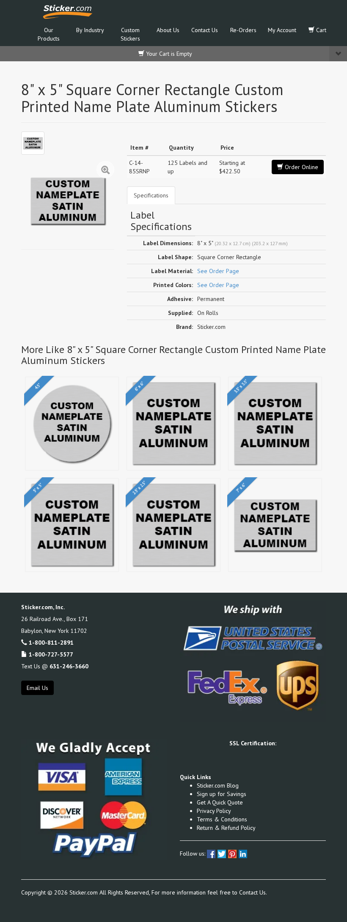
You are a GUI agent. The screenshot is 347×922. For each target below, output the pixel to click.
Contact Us (204, 30)
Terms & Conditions (222, 819)
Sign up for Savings (221, 794)
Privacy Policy (214, 811)
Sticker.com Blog (218, 785)
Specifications (151, 195)
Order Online (300, 167)
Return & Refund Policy (226, 828)
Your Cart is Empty (168, 53)
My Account (282, 30)
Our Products (49, 34)
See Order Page (218, 271)
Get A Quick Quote (220, 802)
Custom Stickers (130, 34)
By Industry (90, 30)
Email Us (37, 688)
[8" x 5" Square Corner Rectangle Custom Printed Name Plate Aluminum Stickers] (32, 143)
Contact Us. (253, 892)
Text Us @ (54, 666)
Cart (320, 30)
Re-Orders (243, 30)
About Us (168, 30)
